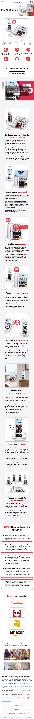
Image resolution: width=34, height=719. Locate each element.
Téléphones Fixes (17, 668)
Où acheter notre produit (17, 73)
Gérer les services (6, 701)
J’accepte (17, 94)
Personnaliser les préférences (17, 713)
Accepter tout (17, 705)
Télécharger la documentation (17, 68)
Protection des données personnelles (12, 717)
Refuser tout (17, 709)
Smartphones (17, 654)
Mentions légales (27, 717)
